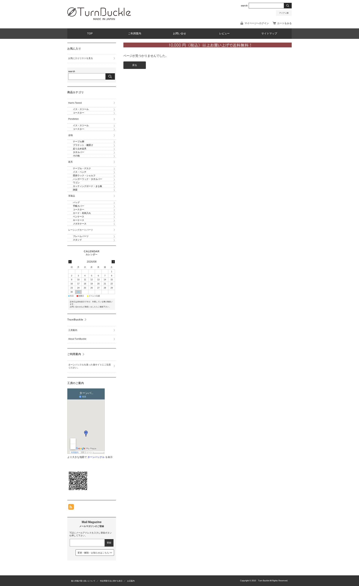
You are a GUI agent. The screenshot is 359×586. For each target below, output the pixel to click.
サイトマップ (269, 33)
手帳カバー (78, 206)
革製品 (71, 196)
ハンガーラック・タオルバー (87, 179)
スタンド (77, 239)
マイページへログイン (257, 23)
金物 (70, 135)
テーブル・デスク (82, 168)
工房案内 (72, 330)
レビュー (224, 33)
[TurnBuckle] (99, 19)
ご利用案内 (134, 33)
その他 (76, 155)
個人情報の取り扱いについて (83, 581)
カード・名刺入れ (82, 213)
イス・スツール (81, 109)
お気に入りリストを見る (80, 58)
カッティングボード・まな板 (87, 186)
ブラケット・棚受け (83, 145)
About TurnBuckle (77, 339)
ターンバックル (96, 457)
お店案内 (131, 581)
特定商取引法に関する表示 (111, 581)
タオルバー (78, 152)
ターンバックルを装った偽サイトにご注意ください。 (89, 366)
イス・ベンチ (79, 172)
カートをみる (284, 23)
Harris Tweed (75, 103)
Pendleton (73, 119)
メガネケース (79, 223)
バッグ (76, 202)
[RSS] (71, 507)
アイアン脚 (284, 13)
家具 (70, 162)
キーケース (78, 220)
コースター (78, 112)
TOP (90, 33)
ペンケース (78, 216)
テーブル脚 (78, 141)
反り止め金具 (79, 148)
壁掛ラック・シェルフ (84, 175)
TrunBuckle (75, 319)
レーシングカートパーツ (80, 230)
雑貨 (75, 189)
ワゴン (76, 182)
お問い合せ (179, 33)
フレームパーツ (81, 236)
